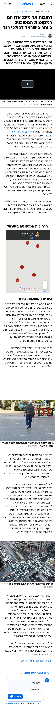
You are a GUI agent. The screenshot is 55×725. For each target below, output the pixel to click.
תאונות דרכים (46, 661)
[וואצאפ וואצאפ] (10, 3)
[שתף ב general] (5, 4)
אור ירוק (24, 661)
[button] (42, 4)
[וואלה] (27, 3)
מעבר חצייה (34, 661)
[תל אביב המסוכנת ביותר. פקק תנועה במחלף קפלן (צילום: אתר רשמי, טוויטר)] (27, 565)
